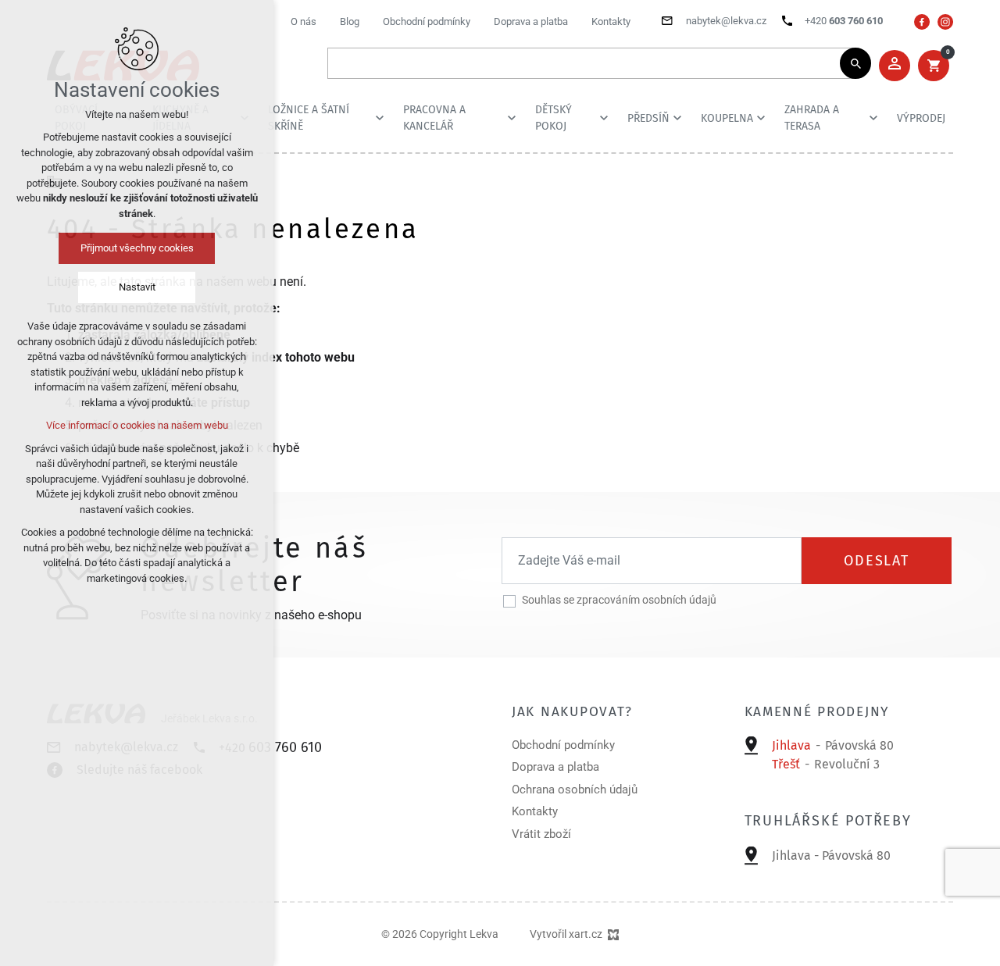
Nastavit (137, 287)
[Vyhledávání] (591, 63)
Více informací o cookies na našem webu (137, 425)
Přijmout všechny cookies (137, 248)
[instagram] (945, 21)
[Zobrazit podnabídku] (380, 117)
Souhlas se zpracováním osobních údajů (619, 600)
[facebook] (922, 21)
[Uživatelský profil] (894, 65)
